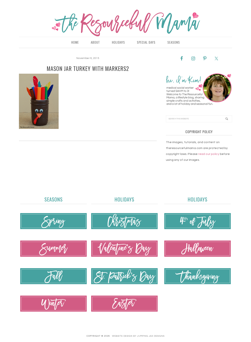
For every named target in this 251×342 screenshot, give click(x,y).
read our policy (208, 153)
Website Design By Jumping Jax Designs (138, 336)
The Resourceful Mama (125, 23)
